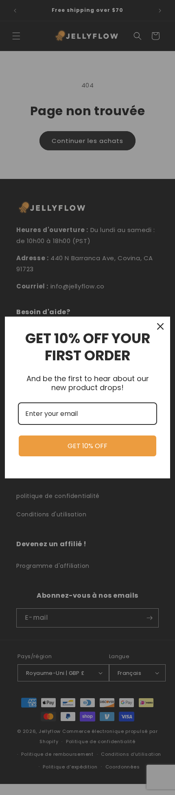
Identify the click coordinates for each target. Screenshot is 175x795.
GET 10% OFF (87, 446)
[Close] (160, 326)
